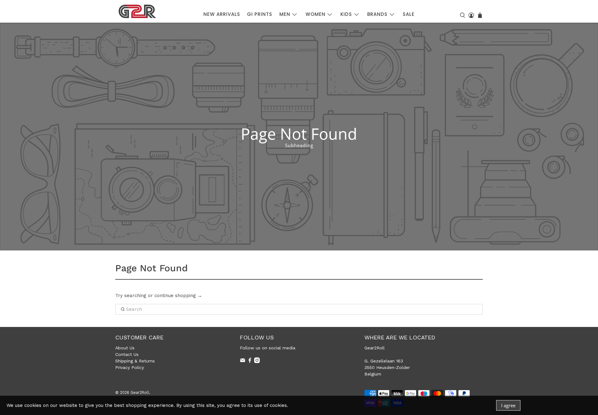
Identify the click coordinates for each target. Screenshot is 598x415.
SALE (409, 14)
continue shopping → (178, 295)
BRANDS (377, 14)
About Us (125, 347)
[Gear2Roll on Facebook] (250, 361)
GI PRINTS (259, 14)
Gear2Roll (140, 392)
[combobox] (299, 309)
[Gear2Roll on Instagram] (257, 361)
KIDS (346, 14)
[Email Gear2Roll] (242, 361)
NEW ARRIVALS (221, 14)
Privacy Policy (129, 367)
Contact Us (127, 354)
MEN (284, 14)
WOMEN (315, 14)
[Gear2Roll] (137, 11)
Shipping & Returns (135, 360)
